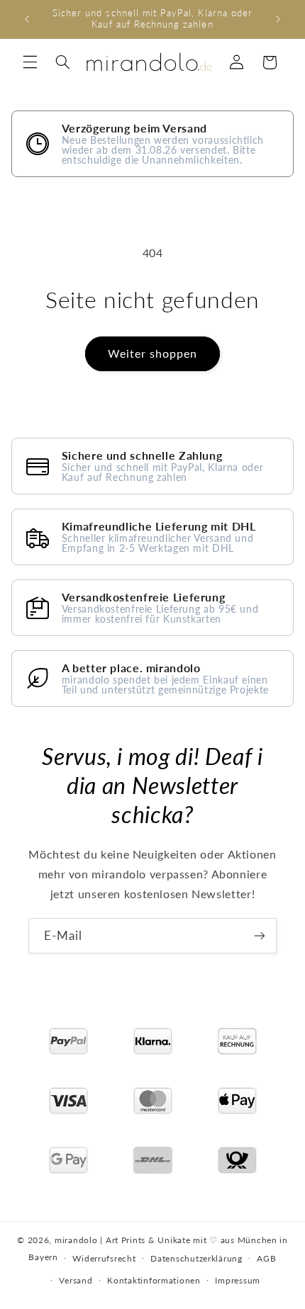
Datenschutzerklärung (196, 1258)
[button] (29, 62)
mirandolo (76, 1240)
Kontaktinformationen (154, 1280)
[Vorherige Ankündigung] (27, 19)
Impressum (237, 1280)
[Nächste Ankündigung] (278, 19)
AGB (266, 1258)
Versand (75, 1280)
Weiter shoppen (153, 353)
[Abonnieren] (259, 935)
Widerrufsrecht (103, 1258)
